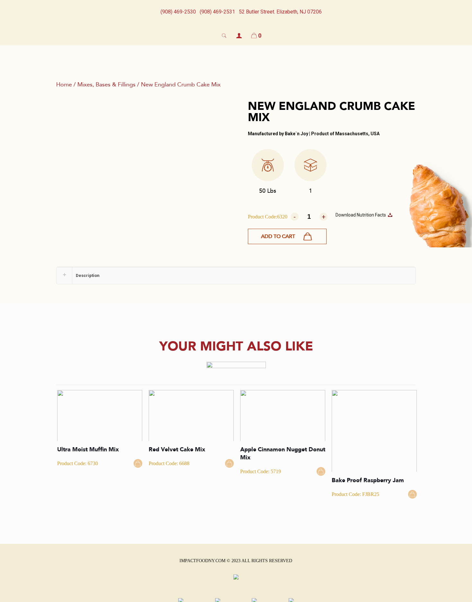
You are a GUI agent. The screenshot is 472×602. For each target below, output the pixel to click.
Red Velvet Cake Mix (177, 450)
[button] (287, 236)
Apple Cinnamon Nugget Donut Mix (282, 454)
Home (64, 85)
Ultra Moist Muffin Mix (88, 450)
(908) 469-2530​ (178, 12)
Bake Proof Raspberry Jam (368, 480)
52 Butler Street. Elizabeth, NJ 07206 (280, 12)
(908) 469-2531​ (217, 12)
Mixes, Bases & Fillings (106, 85)
